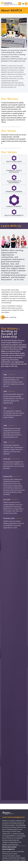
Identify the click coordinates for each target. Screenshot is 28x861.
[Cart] (23, 4)
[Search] (19, 3)
